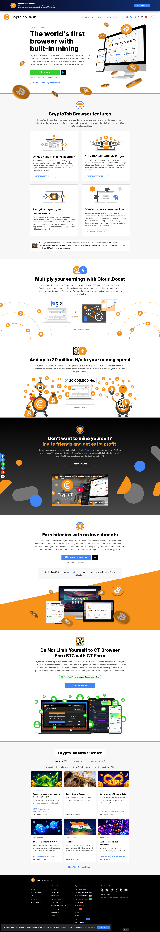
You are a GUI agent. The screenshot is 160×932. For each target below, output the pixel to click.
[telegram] (135, 17)
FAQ (93, 17)
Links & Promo (55, 895)
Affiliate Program (85, 450)
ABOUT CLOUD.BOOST (80, 329)
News (99, 17)
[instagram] (142, 17)
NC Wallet (53, 889)
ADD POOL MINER (80, 407)
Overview (33, 889)
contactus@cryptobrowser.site (119, 897)
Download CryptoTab (77, 557)
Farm (115, 17)
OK (105, 927)
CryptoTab (34, 899)
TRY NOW (46, 72)
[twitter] (139, 17)
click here (56, 77)
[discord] (127, 17)
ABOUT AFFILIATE (80, 464)
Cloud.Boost (113, 285)
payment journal (74, 572)
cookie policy (90, 927)
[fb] (131, 17)
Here (112, 894)
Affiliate (107, 17)
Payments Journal (56, 899)
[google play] (63, 72)
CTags (77, 909)
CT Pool (77, 902)
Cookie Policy (55, 912)
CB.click (77, 915)
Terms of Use (55, 902)
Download (85, 17)
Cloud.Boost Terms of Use (58, 905)
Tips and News (55, 892)
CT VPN (77, 912)
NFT (121, 17)
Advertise (53, 915)
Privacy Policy (55, 909)
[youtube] (146, 17)
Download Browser (36, 892)
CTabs (77, 922)
